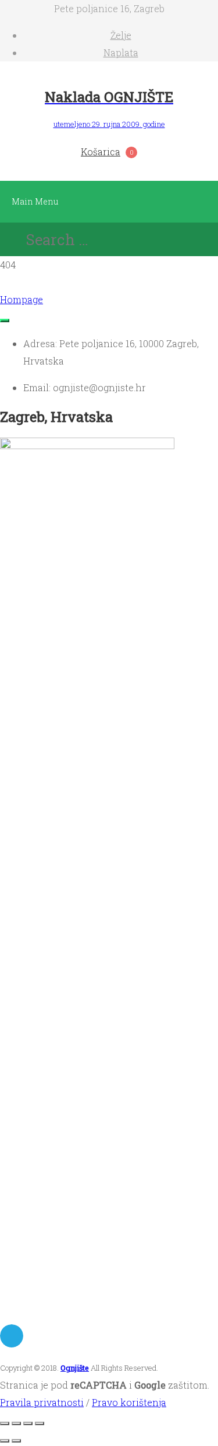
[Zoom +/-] (4, 1423)
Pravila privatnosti (42, 1402)
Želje (120, 35)
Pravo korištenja (129, 1402)
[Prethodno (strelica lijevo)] (4, 1441)
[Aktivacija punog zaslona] (16, 1423)
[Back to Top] (4, 320)
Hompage (21, 299)
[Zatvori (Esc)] (39, 1423)
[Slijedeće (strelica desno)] (16, 1441)
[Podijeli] (28, 1423)
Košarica (100, 151)
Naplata (120, 52)
